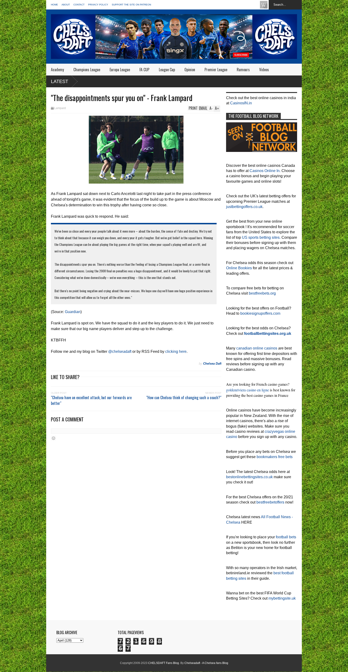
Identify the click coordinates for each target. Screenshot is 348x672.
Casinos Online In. (265, 171)
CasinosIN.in (241, 103)
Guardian (72, 312)
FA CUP (144, 69)
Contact (79, 4)
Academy (57, 69)
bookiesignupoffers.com (260, 313)
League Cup (167, 69)
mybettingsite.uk (282, 598)
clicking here (176, 351)
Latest (59, 81)
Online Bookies (239, 268)
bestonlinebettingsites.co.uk (249, 477)
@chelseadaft (119, 351)
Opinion (189, 69)
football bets (286, 537)
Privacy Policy (98, 4)
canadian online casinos (256, 348)
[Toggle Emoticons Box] (53, 438)
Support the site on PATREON (131, 4)
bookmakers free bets (275, 457)
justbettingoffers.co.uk (244, 207)
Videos (264, 69)
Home (54, 4)
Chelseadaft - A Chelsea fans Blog (206, 663)
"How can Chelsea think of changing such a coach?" (183, 397)
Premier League (216, 69)
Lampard (60, 108)
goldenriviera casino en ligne (247, 389)
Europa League (120, 69)
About (66, 4)
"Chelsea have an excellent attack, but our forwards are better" (91, 400)
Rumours (243, 69)
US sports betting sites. (261, 237)
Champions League (86, 69)
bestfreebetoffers (270, 502)
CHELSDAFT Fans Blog (163, 663)
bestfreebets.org (262, 293)
